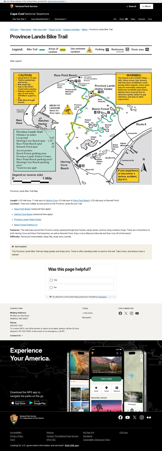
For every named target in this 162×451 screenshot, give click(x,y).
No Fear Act (88, 432)
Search (132, 6)
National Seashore (29, 13)
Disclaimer (87, 436)
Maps (133, 19)
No (55, 287)
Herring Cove (52, 200)
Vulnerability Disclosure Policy (96, 439)
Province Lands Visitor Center (27, 219)
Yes (55, 280)
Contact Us (15, 335)
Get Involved (60, 19)
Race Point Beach (81, 200)
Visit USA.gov (72, 445)
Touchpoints (102, 297)
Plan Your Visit (18, 19)
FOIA (12, 439)
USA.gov (123, 432)
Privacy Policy (16, 436)
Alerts (123, 19)
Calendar (141, 19)
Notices (50, 432)
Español (87, 317)
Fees (150, 19)
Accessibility (16, 432)
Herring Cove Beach (23, 214)
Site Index (88, 313)
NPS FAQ (51, 439)
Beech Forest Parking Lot (25, 225)
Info (115, 19)
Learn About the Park (39, 19)
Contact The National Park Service (62, 436)
